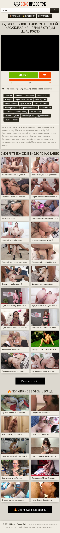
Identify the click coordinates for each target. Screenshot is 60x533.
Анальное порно (11, 120)
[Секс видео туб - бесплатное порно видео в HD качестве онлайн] (30, 3)
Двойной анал (42, 95)
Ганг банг (8, 95)
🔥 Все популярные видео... (30, 510)
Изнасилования (11, 103)
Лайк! (25, 75)
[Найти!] (54, 10)
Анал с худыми (40, 99)
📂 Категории (29, 16)
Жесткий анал (45, 107)
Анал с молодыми (12, 116)
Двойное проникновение (24, 95)
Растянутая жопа (11, 107)
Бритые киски (25, 103)
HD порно (8, 99)
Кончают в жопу (21, 112)
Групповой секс (43, 116)
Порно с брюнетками (23, 99)
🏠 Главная (14, 16)
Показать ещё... (30, 381)
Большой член (35, 112)
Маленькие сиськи (41, 103)
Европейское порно (29, 107)
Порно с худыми (28, 116)
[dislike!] (45, 75)
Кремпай (8, 112)
